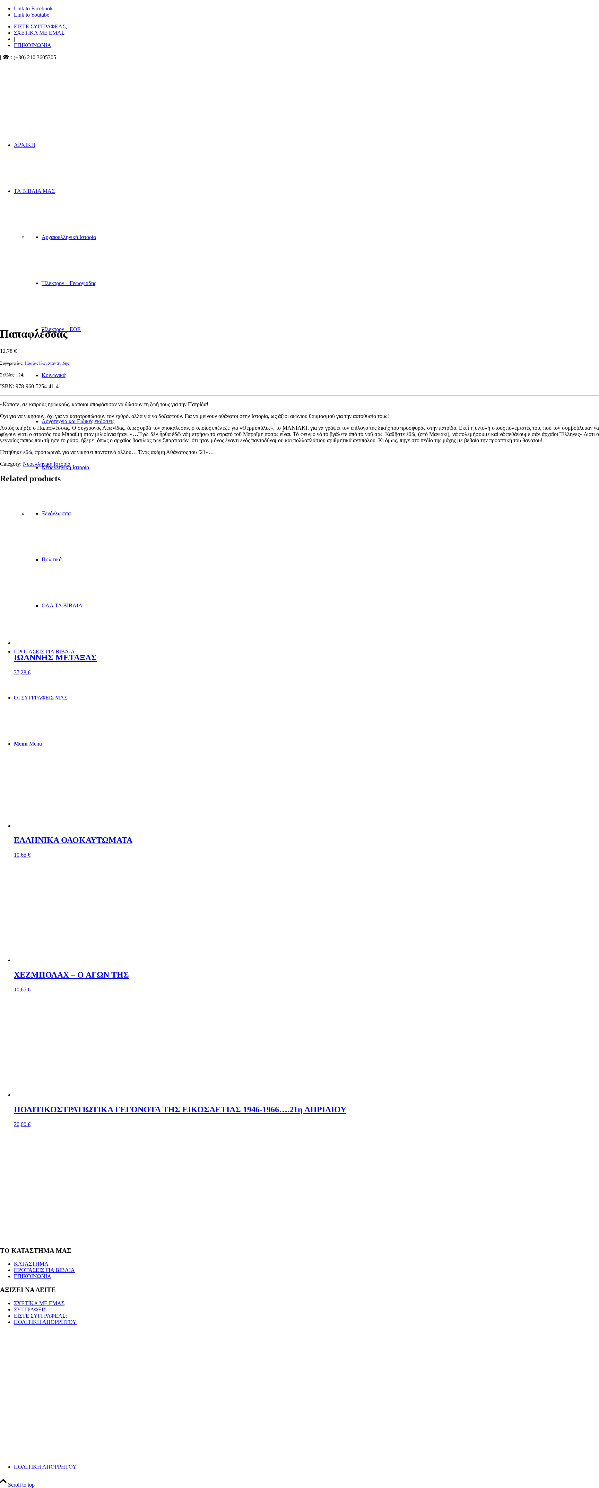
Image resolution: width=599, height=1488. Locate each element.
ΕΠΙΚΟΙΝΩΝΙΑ (32, 45)
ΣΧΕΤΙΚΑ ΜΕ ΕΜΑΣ (39, 33)
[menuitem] (306, 27)
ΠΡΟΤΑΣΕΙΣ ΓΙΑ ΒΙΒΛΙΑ (44, 1270)
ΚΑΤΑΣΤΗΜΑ (31, 1264)
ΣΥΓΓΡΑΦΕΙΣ (30, 1309)
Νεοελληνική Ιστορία (46, 464)
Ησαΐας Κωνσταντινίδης (47, 363)
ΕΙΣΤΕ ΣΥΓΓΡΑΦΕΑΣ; (40, 26)
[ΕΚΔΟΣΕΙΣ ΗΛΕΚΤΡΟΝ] (73, 93)
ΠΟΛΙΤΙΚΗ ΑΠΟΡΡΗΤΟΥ (45, 1322)
